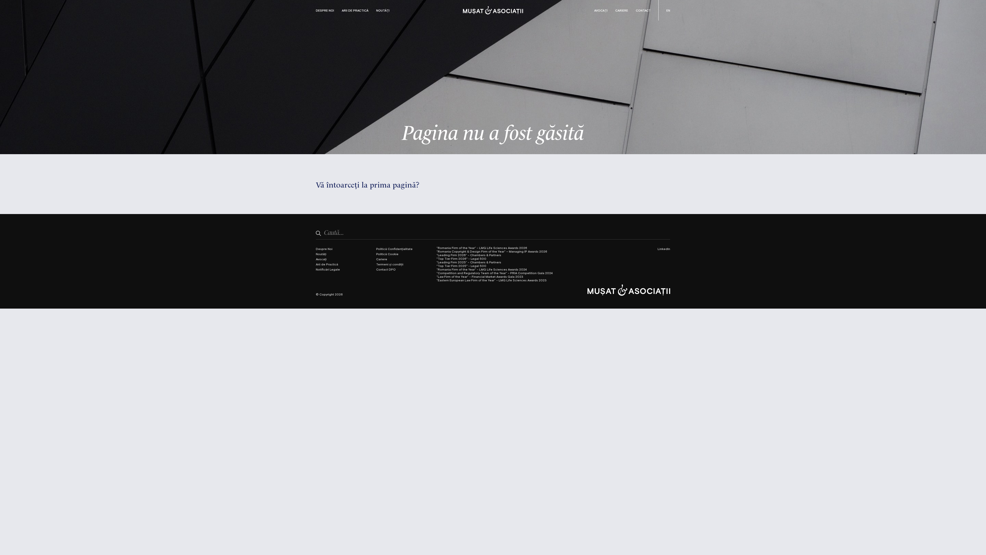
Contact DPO (386, 269)
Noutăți (383, 10)
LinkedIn (664, 249)
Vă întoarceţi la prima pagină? (368, 184)
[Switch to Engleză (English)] (668, 10)
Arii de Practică (355, 10)
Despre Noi (325, 10)
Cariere (621, 10)
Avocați (601, 10)
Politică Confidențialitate (394, 249)
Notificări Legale (328, 269)
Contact (643, 10)
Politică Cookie (387, 254)
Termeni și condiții (389, 264)
